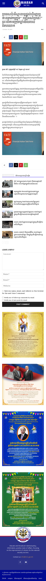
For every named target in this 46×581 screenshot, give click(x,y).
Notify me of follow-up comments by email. (19, 297)
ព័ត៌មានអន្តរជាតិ (6, 186)
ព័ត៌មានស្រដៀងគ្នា (8, 175)
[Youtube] (26, 562)
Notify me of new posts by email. (15, 300)
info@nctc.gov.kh (27, 557)
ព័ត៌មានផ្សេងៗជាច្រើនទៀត (23, 175)
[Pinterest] (21, 37)
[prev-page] (3, 242)
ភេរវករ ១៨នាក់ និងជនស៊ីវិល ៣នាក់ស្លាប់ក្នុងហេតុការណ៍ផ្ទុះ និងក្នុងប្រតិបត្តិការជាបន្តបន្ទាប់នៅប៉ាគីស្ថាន (28, 234)
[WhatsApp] (26, 37)
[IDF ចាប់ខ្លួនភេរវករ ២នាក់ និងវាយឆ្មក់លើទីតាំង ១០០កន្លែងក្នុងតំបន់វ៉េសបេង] (7, 183)
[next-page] (7, 242)
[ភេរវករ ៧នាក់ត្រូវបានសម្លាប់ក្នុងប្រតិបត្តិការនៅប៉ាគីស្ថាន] (7, 224)
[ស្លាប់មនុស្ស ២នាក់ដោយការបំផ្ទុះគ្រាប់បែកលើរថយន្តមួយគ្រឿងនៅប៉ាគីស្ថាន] (7, 204)
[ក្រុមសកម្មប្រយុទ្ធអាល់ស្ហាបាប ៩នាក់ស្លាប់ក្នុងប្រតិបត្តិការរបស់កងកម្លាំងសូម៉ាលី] (7, 214)
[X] (16, 37)
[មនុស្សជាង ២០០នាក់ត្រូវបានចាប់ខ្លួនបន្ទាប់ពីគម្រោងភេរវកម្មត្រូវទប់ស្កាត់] (7, 194)
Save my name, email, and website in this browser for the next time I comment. (23, 292)
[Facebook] (11, 37)
